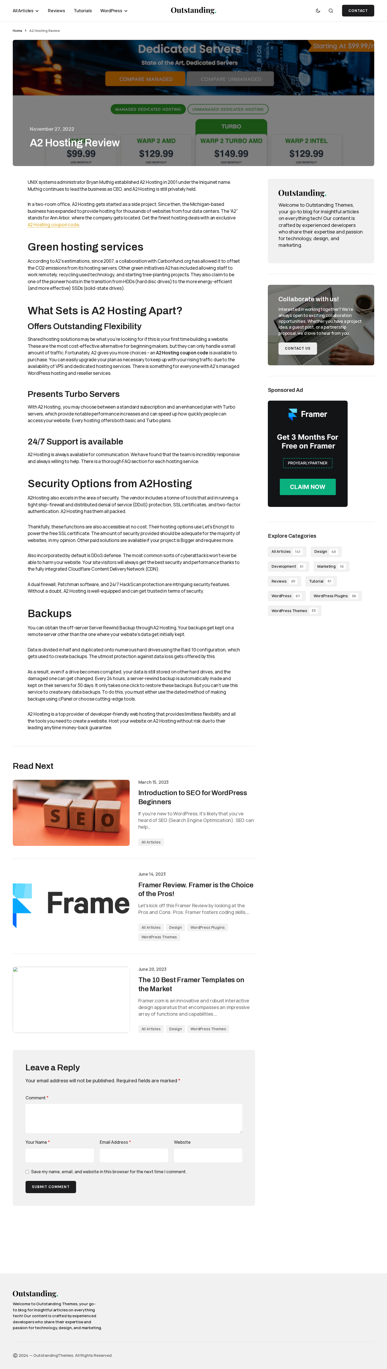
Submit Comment (51, 1187)
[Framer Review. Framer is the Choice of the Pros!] (71, 906)
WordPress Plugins (207, 927)
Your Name (38, 1142)
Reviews (283, 580)
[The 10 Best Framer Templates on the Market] (71, 1000)
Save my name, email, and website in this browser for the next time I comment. (109, 1172)
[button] (318, 10)
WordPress (286, 595)
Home (17, 30)
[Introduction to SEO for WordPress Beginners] (71, 813)
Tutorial (320, 580)
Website (182, 1142)
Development (287, 566)
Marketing (330, 566)
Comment (37, 1098)
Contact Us (298, 348)
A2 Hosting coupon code (53, 225)
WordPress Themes (159, 936)
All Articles (151, 842)
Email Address (115, 1142)
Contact (358, 11)
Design (175, 927)
